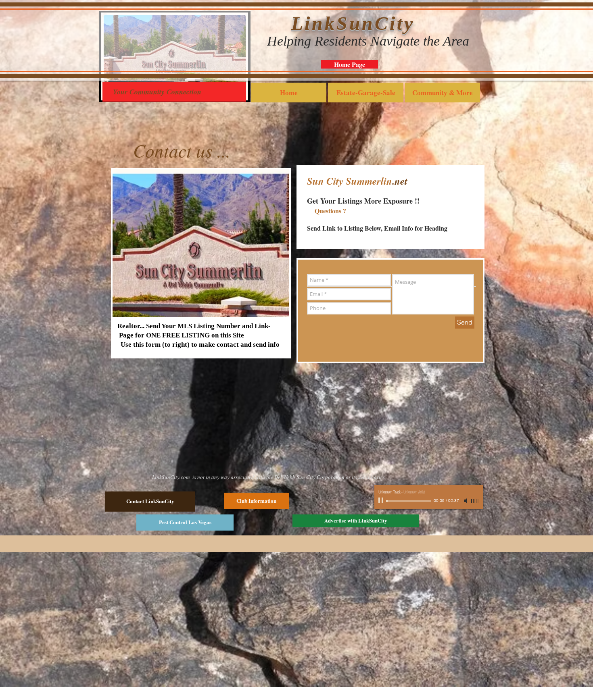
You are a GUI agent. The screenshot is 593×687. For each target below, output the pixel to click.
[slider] (475, 501)
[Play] (381, 501)
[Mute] (466, 501)
